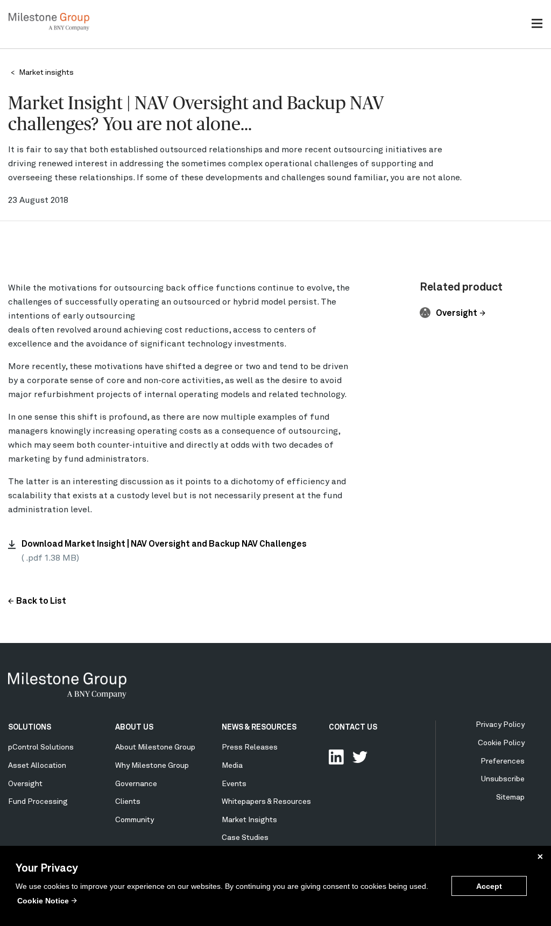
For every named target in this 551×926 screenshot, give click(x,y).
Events (234, 784)
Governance (136, 784)
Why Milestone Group (152, 765)
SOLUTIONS (29, 727)
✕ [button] (540, 856)
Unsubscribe (503, 779)
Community (134, 820)
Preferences (503, 761)
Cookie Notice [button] (43, 900)
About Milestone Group (155, 747)
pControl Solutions (41, 747)
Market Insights (249, 820)
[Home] (49, 28)
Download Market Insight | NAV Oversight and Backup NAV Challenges (164, 544)
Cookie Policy (501, 743)
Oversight (456, 313)
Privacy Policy (500, 725)
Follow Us (360, 757)
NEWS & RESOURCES (259, 727)
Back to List (41, 601)
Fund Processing (38, 801)
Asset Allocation (37, 765)
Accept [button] (489, 886)
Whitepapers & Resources (266, 801)
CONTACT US (353, 727)
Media (232, 765)
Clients (127, 801)
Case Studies (245, 838)
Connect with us (336, 757)
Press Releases (250, 747)
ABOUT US (134, 727)
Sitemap (510, 797)
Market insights (46, 72)
